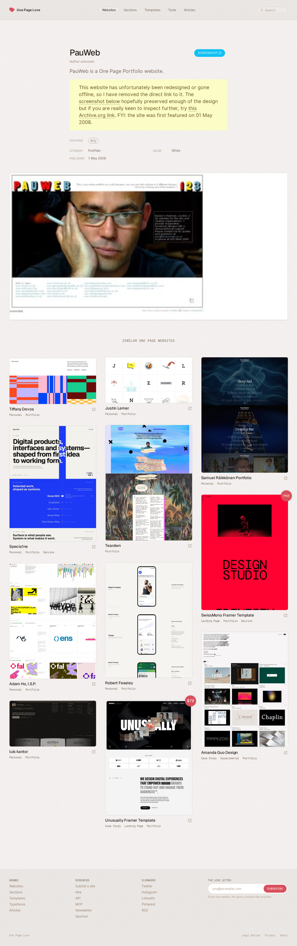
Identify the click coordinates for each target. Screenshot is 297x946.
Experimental (229, 758)
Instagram (149, 892)
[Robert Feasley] (148, 620)
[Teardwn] (148, 483)
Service (48, 552)
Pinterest (148, 904)
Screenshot (208, 53)
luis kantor (18, 751)
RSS (145, 910)
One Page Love (28, 10)
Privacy (270, 935)
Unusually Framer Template (130, 820)
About (284, 935)
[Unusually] (148, 758)
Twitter (147, 886)
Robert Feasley (119, 682)
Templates (17, 898)
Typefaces (17, 904)
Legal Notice (251, 935)
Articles (14, 910)
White (176, 150)
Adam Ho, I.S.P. (22, 683)
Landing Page (210, 621)
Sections (15, 892)
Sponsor (81, 916)
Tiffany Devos (21, 409)
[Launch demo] (286, 615)
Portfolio (94, 150)
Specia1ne (18, 546)
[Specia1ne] (52, 484)
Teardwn (113, 545)
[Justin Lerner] (148, 380)
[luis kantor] (52, 724)
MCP (79, 904)
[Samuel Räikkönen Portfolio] (244, 415)
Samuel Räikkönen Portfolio (226, 477)
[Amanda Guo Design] (244, 690)
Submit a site (85, 886)
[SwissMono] (244, 552)
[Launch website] (190, 408)
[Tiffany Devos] (52, 381)
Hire (78, 892)
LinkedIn (148, 898)
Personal (111, 414)
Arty (93, 140)
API (78, 898)
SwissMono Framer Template (227, 615)
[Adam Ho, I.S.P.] (52, 621)
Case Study (209, 758)
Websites (16, 886)
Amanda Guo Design (219, 752)
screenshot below (99, 101)
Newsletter (83, 910)
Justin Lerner (117, 408)
